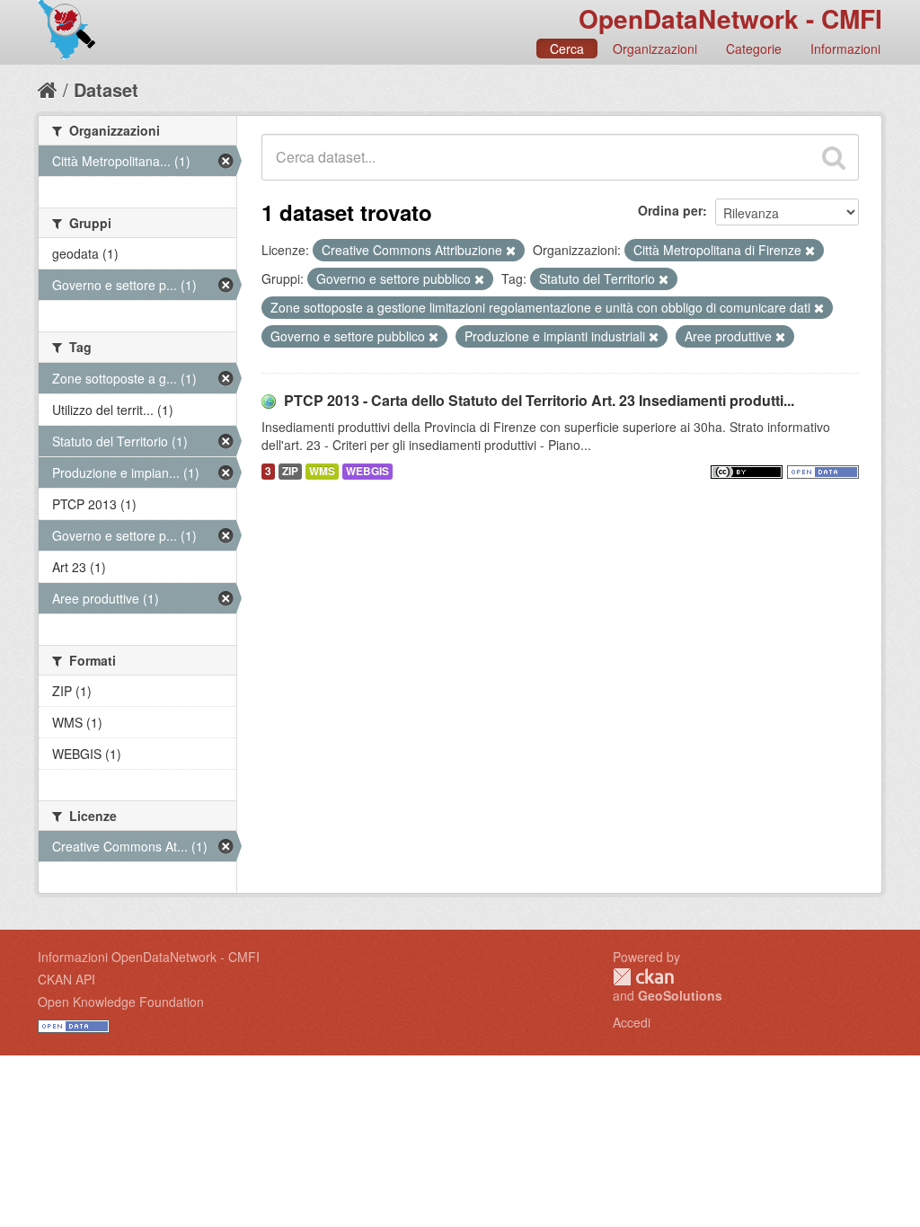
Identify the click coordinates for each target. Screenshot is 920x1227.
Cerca (567, 48)
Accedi (631, 1022)
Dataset (106, 89)
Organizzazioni (655, 48)
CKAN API (66, 979)
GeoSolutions (680, 995)
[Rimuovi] (511, 250)
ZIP (290, 471)
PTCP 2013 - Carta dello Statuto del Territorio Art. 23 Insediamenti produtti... (539, 400)
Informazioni (845, 48)
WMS (322, 471)
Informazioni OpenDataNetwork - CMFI (149, 957)
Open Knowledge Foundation (121, 1002)
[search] (833, 157)
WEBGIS (367, 471)
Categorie (754, 48)
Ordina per (670, 210)
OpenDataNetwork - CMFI (730, 18)
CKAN (643, 976)
